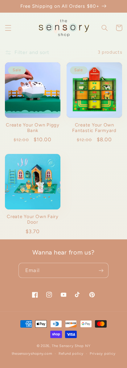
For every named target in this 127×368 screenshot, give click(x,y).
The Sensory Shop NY (71, 346)
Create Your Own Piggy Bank (32, 128)
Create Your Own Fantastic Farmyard (94, 128)
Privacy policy (102, 353)
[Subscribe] (101, 270)
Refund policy (71, 353)
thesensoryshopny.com (32, 353)
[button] (8, 28)
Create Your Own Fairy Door (33, 219)
